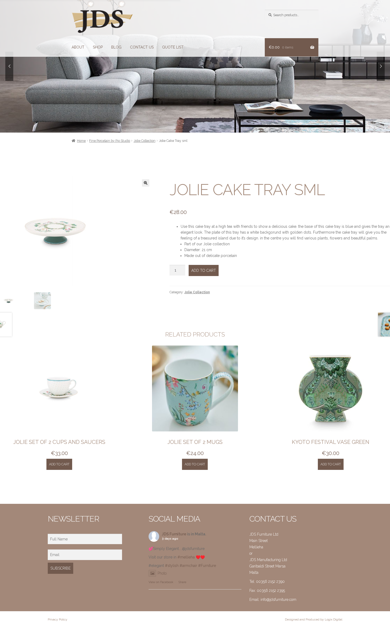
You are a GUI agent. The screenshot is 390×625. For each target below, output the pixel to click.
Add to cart (203, 270)
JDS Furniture (174, 534)
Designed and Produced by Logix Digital (313, 619)
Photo (162, 573)
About (78, 47)
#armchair (188, 565)
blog (116, 47)
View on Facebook (161, 582)
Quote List (173, 47)
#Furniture (207, 565)
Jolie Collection (144, 141)
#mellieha (186, 557)
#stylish (172, 565)
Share (182, 582)
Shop (98, 47)
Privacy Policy (57, 619)
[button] (145, 183)
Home (81, 141)
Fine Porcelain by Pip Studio (109, 141)
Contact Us (142, 47)
